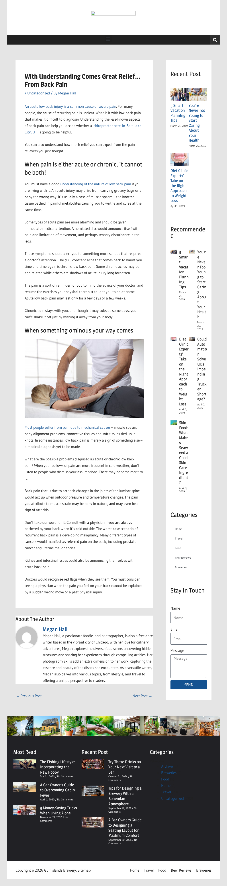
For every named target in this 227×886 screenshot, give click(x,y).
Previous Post (29, 695)
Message (177, 650)
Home (178, 529)
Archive (167, 766)
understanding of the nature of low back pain (95, 184)
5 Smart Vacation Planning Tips (177, 113)
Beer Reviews (183, 557)
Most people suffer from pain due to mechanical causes (67, 427)
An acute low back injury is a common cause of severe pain (70, 106)
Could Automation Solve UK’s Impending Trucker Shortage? (202, 369)
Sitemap (84, 870)
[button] (108, 38)
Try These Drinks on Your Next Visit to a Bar (124, 767)
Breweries (181, 567)
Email (174, 629)
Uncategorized (38, 93)
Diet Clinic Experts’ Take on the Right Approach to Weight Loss (179, 185)
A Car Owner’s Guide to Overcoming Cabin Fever (57, 790)
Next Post (142, 695)
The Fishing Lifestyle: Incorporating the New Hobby (57, 767)
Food (178, 548)
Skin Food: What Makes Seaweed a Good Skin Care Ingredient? (183, 452)
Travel (178, 538)
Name (175, 608)
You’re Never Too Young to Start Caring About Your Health (197, 123)
